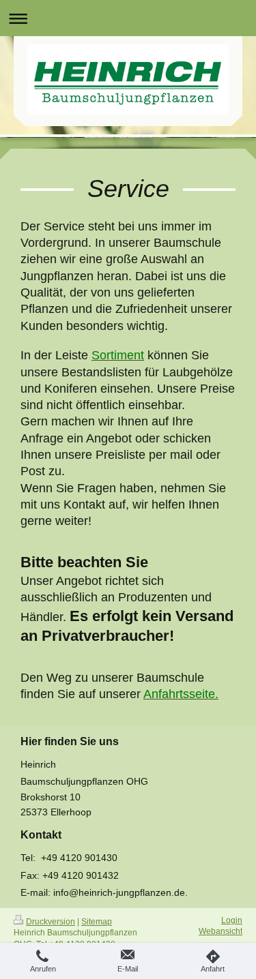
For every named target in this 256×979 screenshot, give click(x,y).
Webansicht (220, 931)
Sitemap (96, 921)
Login (231, 920)
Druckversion (50, 921)
